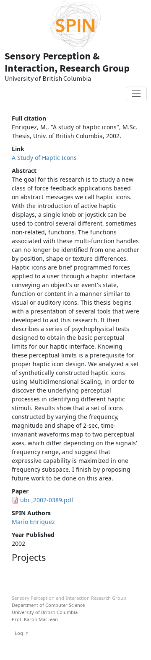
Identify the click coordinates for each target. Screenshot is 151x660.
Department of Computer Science (48, 605)
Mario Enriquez (33, 522)
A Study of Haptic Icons (44, 158)
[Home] (76, 25)
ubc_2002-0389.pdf (46, 500)
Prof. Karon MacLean (35, 619)
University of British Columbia (45, 612)
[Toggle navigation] (136, 94)
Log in (22, 633)
